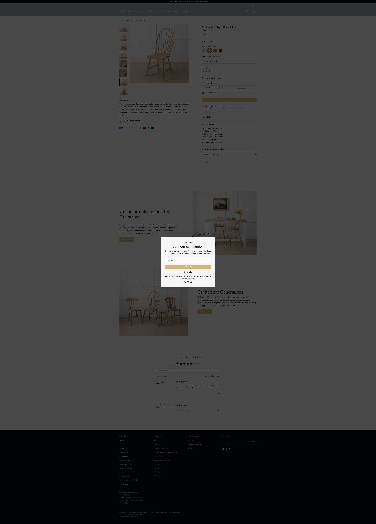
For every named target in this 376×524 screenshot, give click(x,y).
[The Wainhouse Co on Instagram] (188, 283)
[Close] (212, 239)
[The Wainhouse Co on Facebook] (185, 283)
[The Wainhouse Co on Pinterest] (191, 283)
